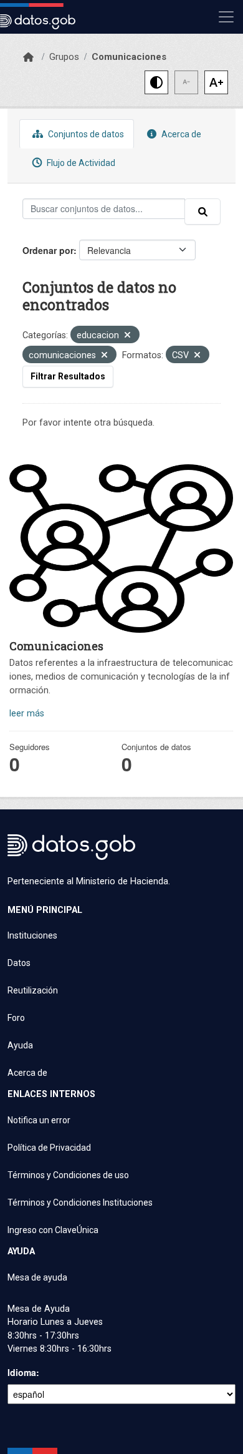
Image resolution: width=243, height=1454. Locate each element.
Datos (19, 963)
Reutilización (32, 990)
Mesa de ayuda (37, 1277)
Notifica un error (38, 1120)
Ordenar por (48, 250)
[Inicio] (28, 57)
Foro (16, 1018)
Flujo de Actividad (80, 163)
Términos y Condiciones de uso (68, 1175)
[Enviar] (202, 211)
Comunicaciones (129, 56)
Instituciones (32, 935)
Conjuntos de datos (85, 134)
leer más (26, 713)
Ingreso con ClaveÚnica (52, 1230)
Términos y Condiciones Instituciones (80, 1203)
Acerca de (180, 134)
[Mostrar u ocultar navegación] (226, 17)
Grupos (64, 56)
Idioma (21, 1372)
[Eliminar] (127, 336)
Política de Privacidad (49, 1148)
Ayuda (20, 1045)
